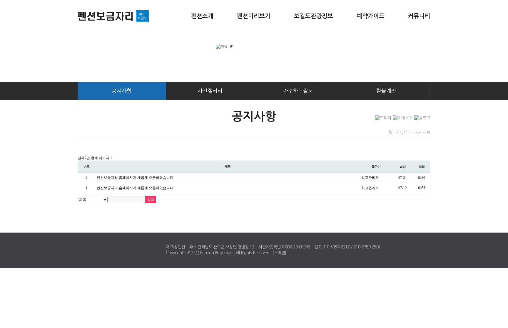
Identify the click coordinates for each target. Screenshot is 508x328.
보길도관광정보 (313, 16)
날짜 (402, 166)
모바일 (279, 253)
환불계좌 (386, 91)
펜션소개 (202, 16)
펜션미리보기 (253, 16)
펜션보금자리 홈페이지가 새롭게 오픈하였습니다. (135, 188)
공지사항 (122, 91)
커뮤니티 (419, 16)
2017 (188, 253)
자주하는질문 (298, 91)
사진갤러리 (210, 91)
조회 (422, 166)
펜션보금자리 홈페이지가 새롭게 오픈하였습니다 (135, 178)
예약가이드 (371, 16)
